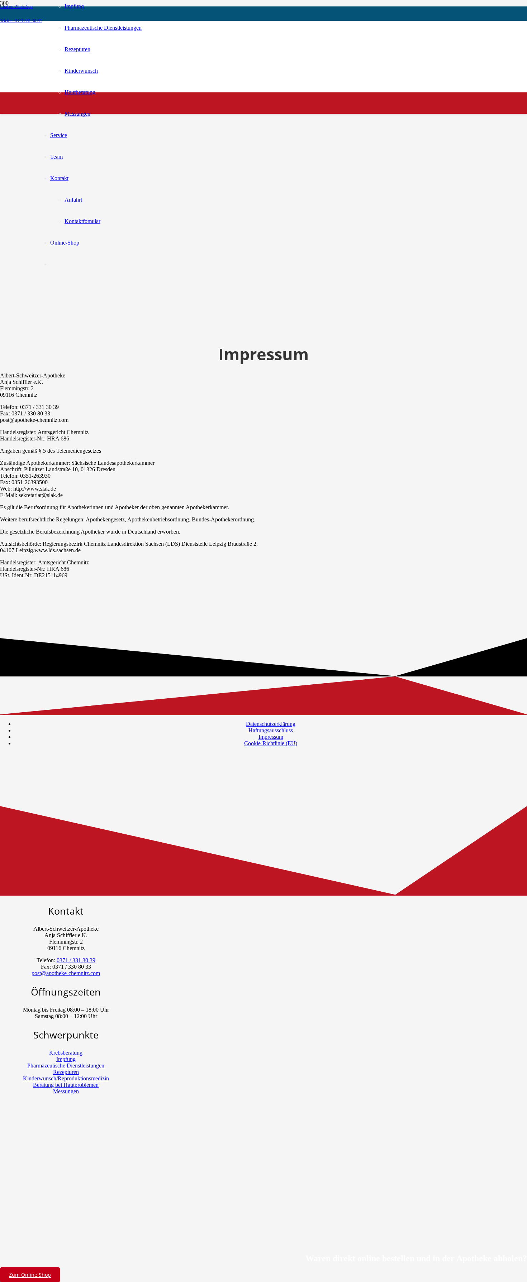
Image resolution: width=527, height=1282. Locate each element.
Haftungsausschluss (270, 730)
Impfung (66, 1059)
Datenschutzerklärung (270, 724)
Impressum (270, 737)
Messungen (66, 1091)
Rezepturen (66, 1072)
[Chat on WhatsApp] (37, 1206)
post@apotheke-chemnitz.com (66, 973)
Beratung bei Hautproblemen (66, 1085)
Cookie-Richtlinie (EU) (270, 743)
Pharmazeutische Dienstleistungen (65, 1065)
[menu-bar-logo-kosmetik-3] (195, 124)
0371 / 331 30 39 (76, 960)
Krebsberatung (65, 1053)
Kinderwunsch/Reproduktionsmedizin (66, 1078)
